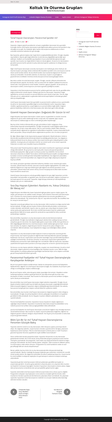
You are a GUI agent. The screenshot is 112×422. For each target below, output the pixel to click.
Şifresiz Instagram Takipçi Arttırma (87, 17)
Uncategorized (15, 32)
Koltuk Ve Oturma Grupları (56, 7)
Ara (78, 29)
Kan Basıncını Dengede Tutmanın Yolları (57, 391)
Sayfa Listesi (66, 17)
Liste (57, 17)
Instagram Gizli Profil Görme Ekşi (14, 17)
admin (12, 42)
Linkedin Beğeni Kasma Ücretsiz (40, 17)
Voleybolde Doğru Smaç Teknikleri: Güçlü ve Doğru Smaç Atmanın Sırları (24, 393)
